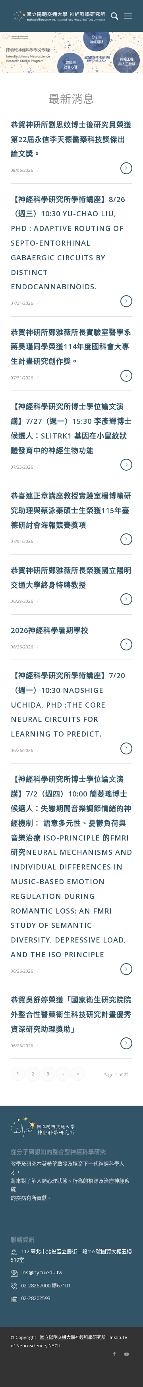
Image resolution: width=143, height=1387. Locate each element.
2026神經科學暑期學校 (50, 630)
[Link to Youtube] (126, 1354)
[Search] (110, 16)
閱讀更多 (126, 168)
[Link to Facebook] (114, 1354)
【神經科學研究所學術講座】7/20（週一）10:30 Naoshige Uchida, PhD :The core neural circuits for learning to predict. (68, 705)
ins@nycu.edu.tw (41, 1272)
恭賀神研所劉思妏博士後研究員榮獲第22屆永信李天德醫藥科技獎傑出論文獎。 (71, 139)
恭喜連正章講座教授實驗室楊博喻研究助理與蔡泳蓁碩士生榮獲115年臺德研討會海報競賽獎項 (71, 510)
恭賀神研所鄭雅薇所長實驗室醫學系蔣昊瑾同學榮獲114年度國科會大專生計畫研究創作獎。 (71, 346)
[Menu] (128, 15)
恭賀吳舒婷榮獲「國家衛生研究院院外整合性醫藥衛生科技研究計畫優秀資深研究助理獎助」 (71, 1014)
